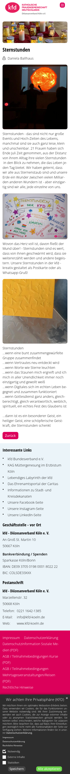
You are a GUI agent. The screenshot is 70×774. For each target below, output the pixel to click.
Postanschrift (13, 582)
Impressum (8, 737)
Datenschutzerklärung (19, 732)
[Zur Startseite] (26, 8)
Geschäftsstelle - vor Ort (22, 525)
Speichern (17, 769)
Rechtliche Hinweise (12, 745)
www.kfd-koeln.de (30, 623)
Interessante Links (17, 450)
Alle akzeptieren (49, 769)
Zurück (10, 435)
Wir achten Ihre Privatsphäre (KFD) (35, 699)
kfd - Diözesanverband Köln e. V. (26, 533)
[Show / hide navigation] (62, 5)
